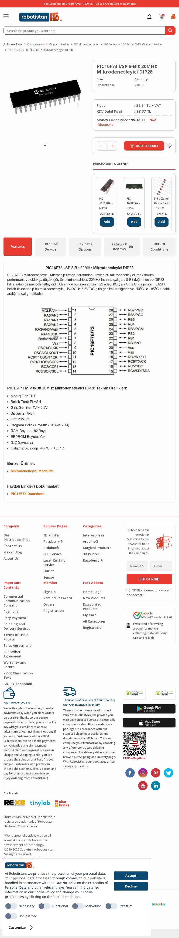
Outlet (48, 571)
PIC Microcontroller (86, 44)
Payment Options (85, 246)
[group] (44, 100)
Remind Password (57, 598)
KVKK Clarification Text (18, 675)
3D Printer (51, 535)
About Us (10, 558)
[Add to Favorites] (168, 146)
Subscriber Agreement (12, 654)
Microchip (141, 79)
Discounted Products (92, 606)
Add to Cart (147, 146)
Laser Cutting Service (54, 562)
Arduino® (51, 548)
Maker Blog (12, 552)
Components (35, 44)
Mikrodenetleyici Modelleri (32, 471)
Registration (53, 610)
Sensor (48, 577)
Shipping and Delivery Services (16, 626)
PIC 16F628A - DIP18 (106, 203)
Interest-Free (93, 535)
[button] (45, 145)
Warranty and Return (14, 664)
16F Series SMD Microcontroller (141, 44)
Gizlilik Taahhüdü (17, 684)
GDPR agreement (144, 590)
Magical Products (97, 548)
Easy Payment (15, 618)
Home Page (15, 44)
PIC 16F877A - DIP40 (133, 203)
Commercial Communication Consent (16, 600)
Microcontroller (59, 44)
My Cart (89, 615)
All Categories (94, 621)
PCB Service (52, 554)
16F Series (110, 44)
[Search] (170, 30)
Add (107, 221)
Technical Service (50, 246)
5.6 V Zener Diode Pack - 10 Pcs (161, 203)
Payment (10, 611)
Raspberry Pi (53, 541)
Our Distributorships (16, 537)
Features (17, 246)
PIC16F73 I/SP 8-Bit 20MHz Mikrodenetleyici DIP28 (40, 50)
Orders (48, 604)
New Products (94, 598)
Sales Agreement (17, 645)
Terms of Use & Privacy (16, 637)
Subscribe (149, 579)
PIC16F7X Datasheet (27, 494)
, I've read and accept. (148, 592)
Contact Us (12, 546)
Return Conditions (159, 246)
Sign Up (49, 592)
